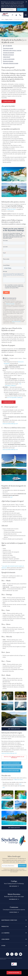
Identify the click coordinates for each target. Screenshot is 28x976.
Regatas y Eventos (8, 19)
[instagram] (16, 954)
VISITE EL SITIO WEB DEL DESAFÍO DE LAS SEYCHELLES (14, 757)
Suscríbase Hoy (13, 899)
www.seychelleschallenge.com (10, 423)
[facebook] (7, 954)
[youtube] (20, 954)
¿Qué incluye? (6, 57)
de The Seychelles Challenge (14, 397)
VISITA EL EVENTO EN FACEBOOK (11, 763)
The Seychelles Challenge (19, 19)
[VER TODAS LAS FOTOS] (14, 719)
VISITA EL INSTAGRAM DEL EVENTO (12, 766)
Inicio (2, 19)
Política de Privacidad (10, 303)
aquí (11, 497)
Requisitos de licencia (8, 54)
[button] (14, 920)
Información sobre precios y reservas (12, 50)
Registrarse (22, 865)
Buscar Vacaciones (14, 972)
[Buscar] (12, 15)
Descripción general (8, 48)
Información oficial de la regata (10, 63)
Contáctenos (13, 912)
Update (22, 9)
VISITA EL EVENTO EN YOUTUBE (11, 770)
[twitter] (11, 954)
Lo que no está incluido (8, 59)
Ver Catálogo (13, 886)
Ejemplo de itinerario (8, 61)
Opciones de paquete (8, 52)
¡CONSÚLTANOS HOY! (8, 101)
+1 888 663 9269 (11, 209)
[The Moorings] (5, 15)
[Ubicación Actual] (14, 964)
